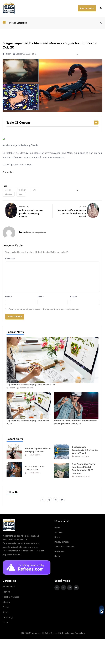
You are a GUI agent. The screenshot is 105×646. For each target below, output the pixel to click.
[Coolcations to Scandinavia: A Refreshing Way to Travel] (61, 451)
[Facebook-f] (42, 499)
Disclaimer (59, 551)
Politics (6, 607)
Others (57, 537)
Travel (5, 622)
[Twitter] (62, 499)
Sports (5, 612)
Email (41, 297)
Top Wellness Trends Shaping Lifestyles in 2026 (31, 384)
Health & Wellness (11, 597)
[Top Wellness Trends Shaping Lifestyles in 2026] (52, 360)
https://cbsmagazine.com (36, 233)
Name (8, 297)
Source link (8, 172)
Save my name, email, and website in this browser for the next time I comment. (44, 309)
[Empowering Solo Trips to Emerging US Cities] (14, 451)
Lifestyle (9, 35)
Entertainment (9, 586)
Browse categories (18, 23)
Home (57, 527)
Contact (57, 556)
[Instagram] (49, 499)
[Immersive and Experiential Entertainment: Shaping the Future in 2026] (76, 405)
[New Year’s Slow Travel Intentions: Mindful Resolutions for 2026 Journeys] (61, 470)
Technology (8, 617)
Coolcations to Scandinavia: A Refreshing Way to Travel (85, 450)
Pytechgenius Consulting (73, 633)
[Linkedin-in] (55, 499)
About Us (58, 532)
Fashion (6, 592)
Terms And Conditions (64, 546)
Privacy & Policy (61, 542)
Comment (10, 258)
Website (73, 297)
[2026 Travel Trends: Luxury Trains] (14, 469)
